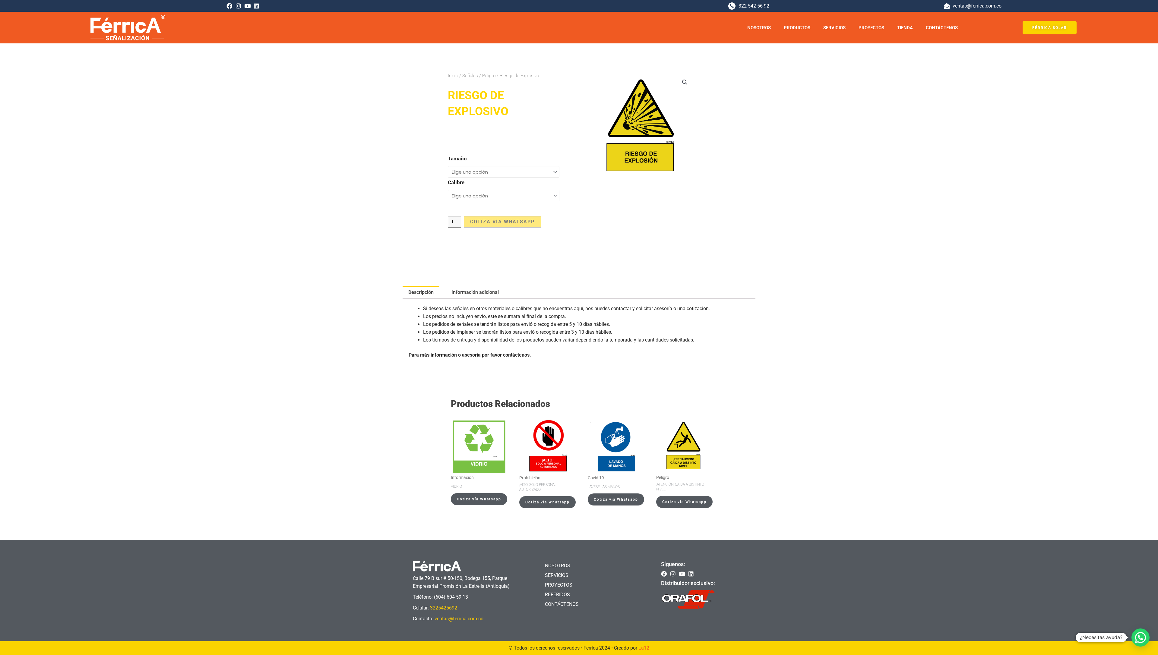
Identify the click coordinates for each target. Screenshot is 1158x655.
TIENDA (905, 27)
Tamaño (457, 159)
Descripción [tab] (421, 292)
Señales (470, 75)
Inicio (453, 75)
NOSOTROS (759, 27)
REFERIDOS (557, 594)
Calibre (456, 182)
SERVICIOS (834, 27)
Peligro (488, 75)
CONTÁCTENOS (942, 27)
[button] (684, 82)
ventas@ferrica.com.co (459, 619)
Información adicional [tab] (475, 292)
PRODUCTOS (797, 27)
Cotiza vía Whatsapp (502, 222)
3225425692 (443, 608)
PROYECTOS (871, 27)
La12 (643, 648)
